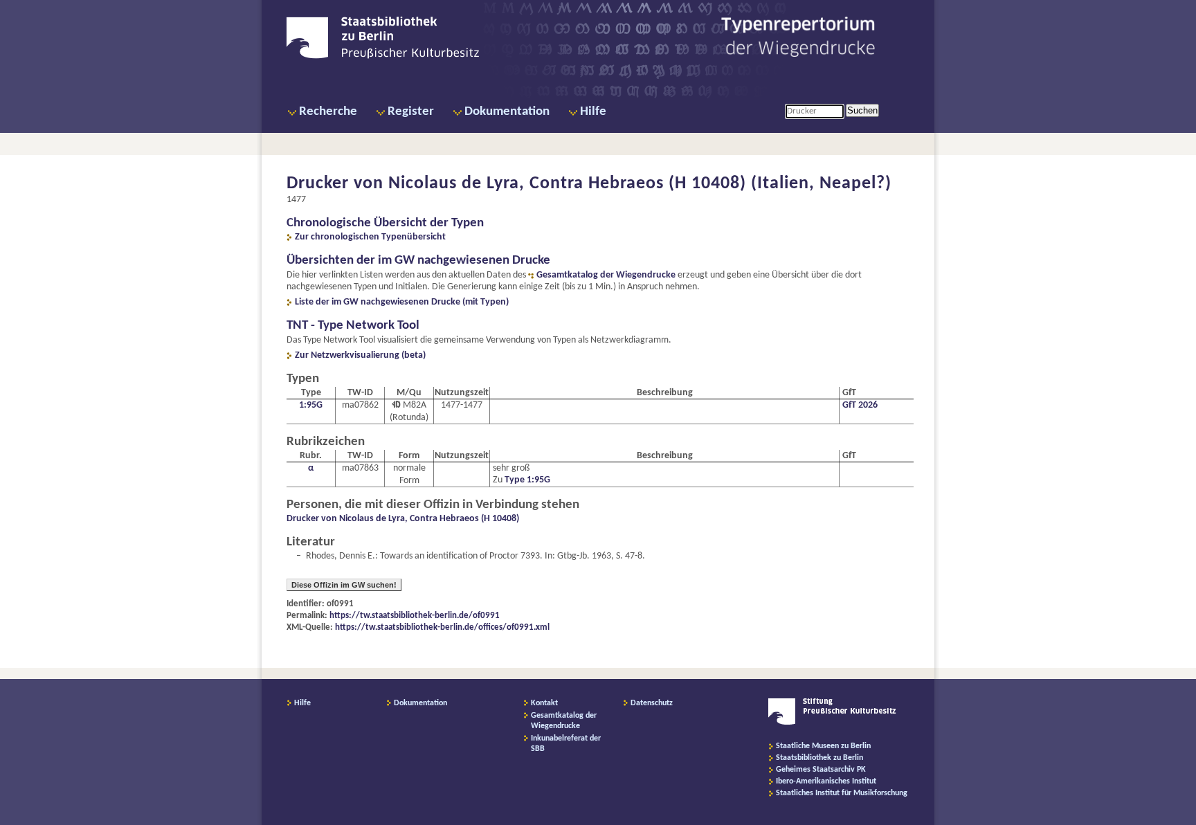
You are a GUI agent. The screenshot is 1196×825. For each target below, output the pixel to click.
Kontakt (544, 703)
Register (411, 111)
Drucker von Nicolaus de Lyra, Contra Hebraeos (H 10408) (403, 519)
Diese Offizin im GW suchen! (344, 585)
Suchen (862, 110)
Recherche (328, 111)
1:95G (311, 405)
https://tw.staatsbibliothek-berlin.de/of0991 (414, 615)
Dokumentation (507, 111)
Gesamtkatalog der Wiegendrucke (606, 275)
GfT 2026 (860, 405)
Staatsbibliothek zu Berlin (819, 758)
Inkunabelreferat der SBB (566, 743)
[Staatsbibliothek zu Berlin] (383, 57)
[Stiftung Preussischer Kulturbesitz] (832, 722)
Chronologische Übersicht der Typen (385, 223)
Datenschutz (652, 703)
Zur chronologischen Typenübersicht (370, 237)
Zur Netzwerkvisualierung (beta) (360, 355)
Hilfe (593, 111)
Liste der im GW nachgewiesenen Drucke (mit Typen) (402, 302)
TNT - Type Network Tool (353, 325)
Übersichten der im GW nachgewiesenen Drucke (418, 260)
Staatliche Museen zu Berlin (823, 746)
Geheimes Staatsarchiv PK (821, 769)
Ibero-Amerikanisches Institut (826, 781)
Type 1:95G (527, 480)
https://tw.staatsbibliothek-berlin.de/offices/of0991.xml (442, 627)
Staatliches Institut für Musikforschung (841, 793)
